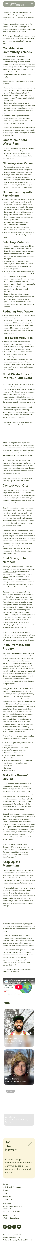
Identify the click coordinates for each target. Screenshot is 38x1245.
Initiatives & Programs (12, 1187)
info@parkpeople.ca (11, 1218)
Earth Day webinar (15, 460)
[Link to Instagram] (5, 1227)
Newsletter (7, 1196)
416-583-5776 (9, 1216)
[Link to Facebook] (14, 1227)
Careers (6, 1184)
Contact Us (7, 1199)
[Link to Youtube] (19, 1227)
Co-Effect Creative (25, 1240)
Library (5, 1193)
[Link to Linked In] (9, 1227)
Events (5, 1190)
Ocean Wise (18, 574)
